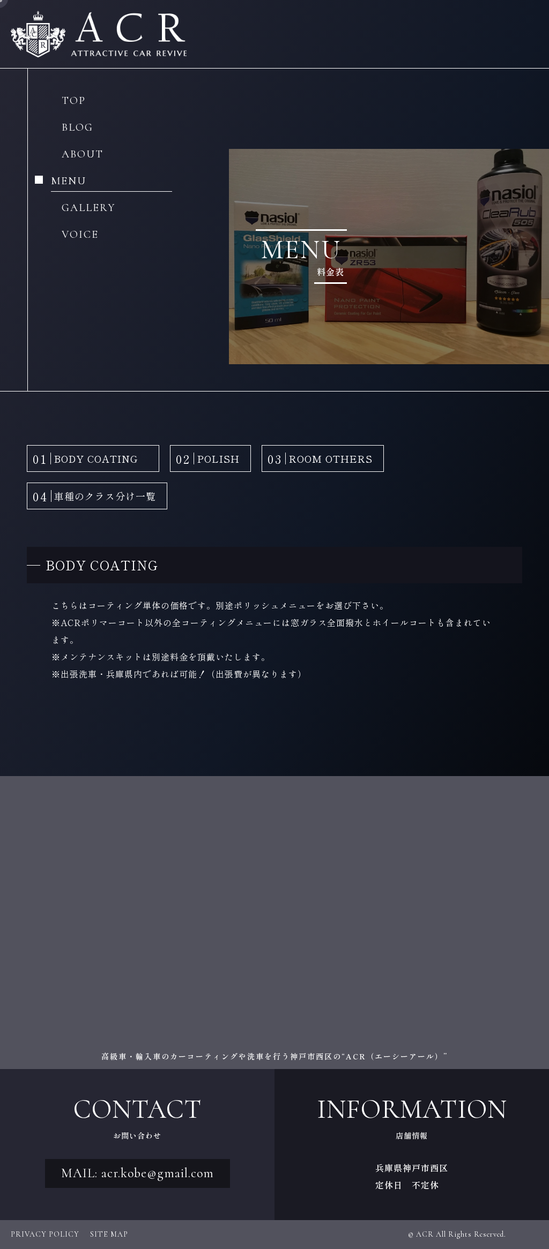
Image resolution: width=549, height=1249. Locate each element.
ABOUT (82, 155)
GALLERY (88, 208)
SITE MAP (109, 1234)
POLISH (208, 458)
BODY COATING (90, 458)
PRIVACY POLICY (45, 1234)
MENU (68, 181)
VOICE (80, 235)
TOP (74, 101)
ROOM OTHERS (320, 458)
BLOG (77, 128)
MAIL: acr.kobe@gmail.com (137, 1173)
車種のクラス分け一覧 (94, 496)
